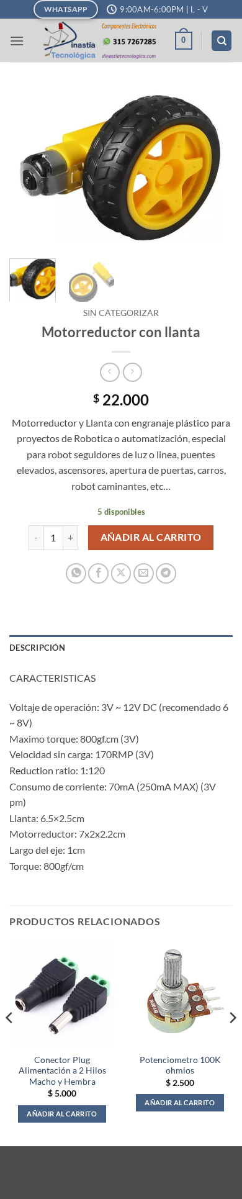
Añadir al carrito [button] (62, 1114)
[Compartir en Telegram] (166, 573)
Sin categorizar (121, 313)
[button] (16, 40)
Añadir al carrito (151, 537)
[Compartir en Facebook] (98, 573)
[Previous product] (132, 372)
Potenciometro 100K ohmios (180, 1065)
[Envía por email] (143, 573)
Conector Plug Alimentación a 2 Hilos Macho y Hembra (62, 1071)
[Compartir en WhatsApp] (76, 573)
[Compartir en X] (121, 573)
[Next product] (109, 372)
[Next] (213, 168)
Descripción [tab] (37, 648)
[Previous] (29, 168)
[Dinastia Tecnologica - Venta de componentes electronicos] (99, 40)
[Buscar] (221, 40)
